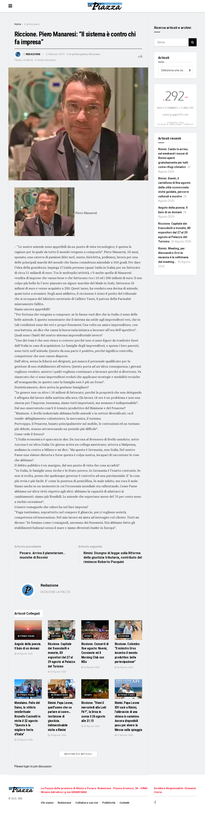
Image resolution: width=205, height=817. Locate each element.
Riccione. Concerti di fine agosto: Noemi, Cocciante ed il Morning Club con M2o (95, 653)
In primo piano (32, 24)
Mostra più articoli (78, 754)
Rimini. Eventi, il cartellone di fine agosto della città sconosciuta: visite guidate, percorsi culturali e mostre (174, 187)
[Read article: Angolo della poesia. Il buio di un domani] (28, 630)
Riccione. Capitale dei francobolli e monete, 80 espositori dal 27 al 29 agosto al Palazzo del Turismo (174, 232)
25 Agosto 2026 (125, 667)
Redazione (33, 54)
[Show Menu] (10, 6)
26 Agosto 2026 (24, 653)
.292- (20, 798)
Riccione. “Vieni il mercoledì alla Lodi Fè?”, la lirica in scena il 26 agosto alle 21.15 (93, 712)
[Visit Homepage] (105, 6)
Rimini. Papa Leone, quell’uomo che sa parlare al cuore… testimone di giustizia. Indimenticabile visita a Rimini (60, 716)
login (27, 766)
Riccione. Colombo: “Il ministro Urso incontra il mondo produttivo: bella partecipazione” (127, 653)
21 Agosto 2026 (125, 735)
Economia (124, 636)
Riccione (94, 54)
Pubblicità (108, 802)
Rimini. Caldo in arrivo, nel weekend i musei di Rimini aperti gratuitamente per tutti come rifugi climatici (173, 158)
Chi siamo (47, 802)
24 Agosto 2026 (58, 735)
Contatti (124, 802)
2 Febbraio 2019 (55, 54)
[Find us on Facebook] (155, 802)
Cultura (56, 636)
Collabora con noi (86, 802)
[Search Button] (193, 42)
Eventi (88, 636)
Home (17, 24)
